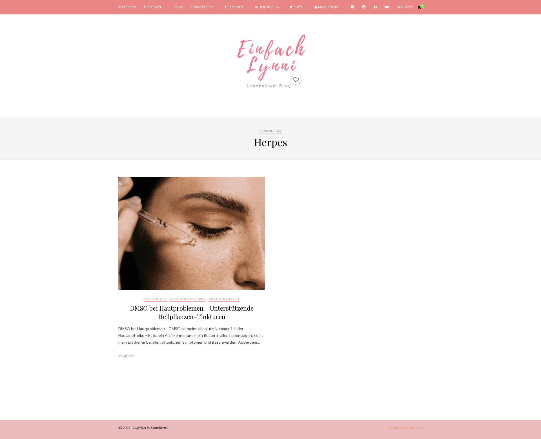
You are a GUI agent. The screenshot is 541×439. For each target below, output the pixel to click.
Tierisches (234, 7)
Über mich (153, 7)
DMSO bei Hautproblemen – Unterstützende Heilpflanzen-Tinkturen (192, 312)
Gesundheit (155, 299)
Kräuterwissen (224, 299)
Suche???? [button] (405, 7)
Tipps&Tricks (202, 7)
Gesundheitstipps (187, 299)
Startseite (127, 7)
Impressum (415, 427)
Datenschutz (396, 427)
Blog (179, 7)
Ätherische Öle (268, 7)
